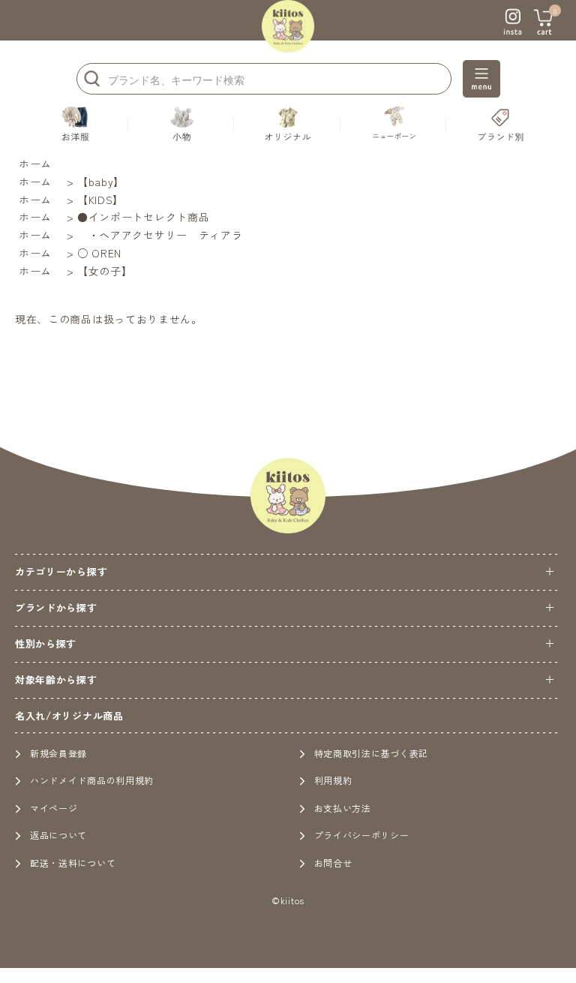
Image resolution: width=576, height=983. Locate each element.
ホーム (35, 163)
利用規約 (333, 780)
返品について (58, 834)
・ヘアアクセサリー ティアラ (160, 234)
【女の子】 (105, 270)
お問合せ (333, 862)
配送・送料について (73, 862)
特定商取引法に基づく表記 (371, 753)
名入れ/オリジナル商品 (69, 715)
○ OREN (99, 252)
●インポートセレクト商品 (143, 216)
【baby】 (100, 181)
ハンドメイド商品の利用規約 (92, 780)
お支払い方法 (342, 807)
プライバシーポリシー (362, 834)
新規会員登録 (58, 753)
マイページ (54, 807)
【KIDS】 (100, 199)
